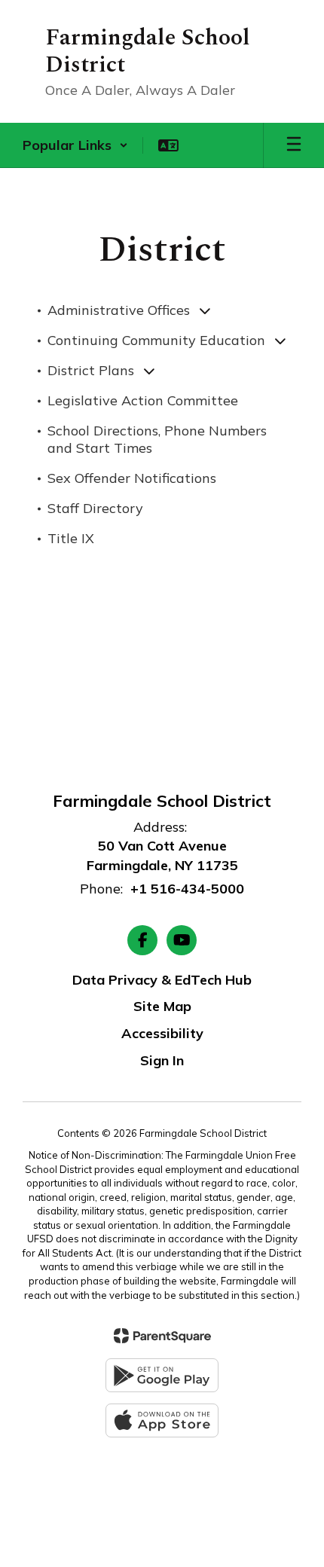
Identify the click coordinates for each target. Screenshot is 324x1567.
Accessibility (162, 1033)
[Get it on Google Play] (162, 1375)
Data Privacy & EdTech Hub (162, 979)
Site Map (162, 1006)
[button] (75, 145)
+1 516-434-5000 (187, 888)
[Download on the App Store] (162, 1420)
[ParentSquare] (162, 1335)
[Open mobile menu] (294, 145)
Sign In (162, 1060)
